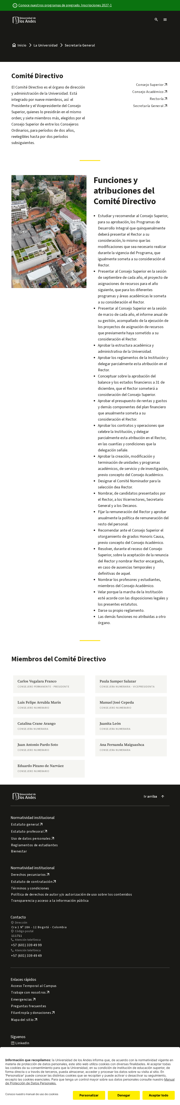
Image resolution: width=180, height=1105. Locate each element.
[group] (48, 684)
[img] (24, 20)
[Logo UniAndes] (24, 20)
